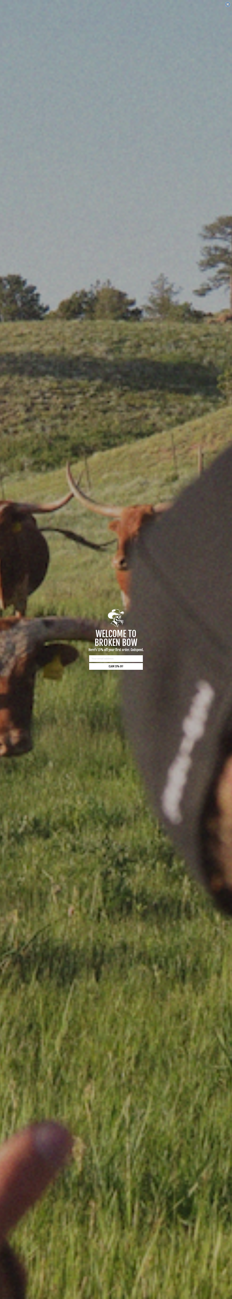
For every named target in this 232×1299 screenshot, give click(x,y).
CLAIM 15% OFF (116, 666)
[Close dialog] (228, 4)
